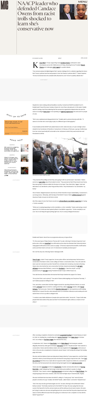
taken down (74, 337)
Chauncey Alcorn (38, 58)
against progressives (67, 111)
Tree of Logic (36, 259)
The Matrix (62, 268)
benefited (48, 243)
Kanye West (42, 63)
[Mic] (4, 5)
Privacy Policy (7, 133)
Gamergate (74, 348)
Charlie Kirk (58, 367)
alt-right (45, 270)
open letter (42, 182)
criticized (39, 287)
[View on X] (60, 224)
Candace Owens (65, 63)
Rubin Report (65, 343)
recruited (44, 367)
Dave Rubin (53, 343)
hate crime (46, 111)
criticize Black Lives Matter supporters (70, 201)
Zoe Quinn (60, 345)
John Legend (56, 67)
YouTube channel (57, 371)
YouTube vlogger (48, 339)
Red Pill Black (80, 371)
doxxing (69, 287)
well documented (77, 363)
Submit (25, 131)
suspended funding (65, 335)
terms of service (62, 337)
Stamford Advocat (61, 289)
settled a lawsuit (77, 195)
